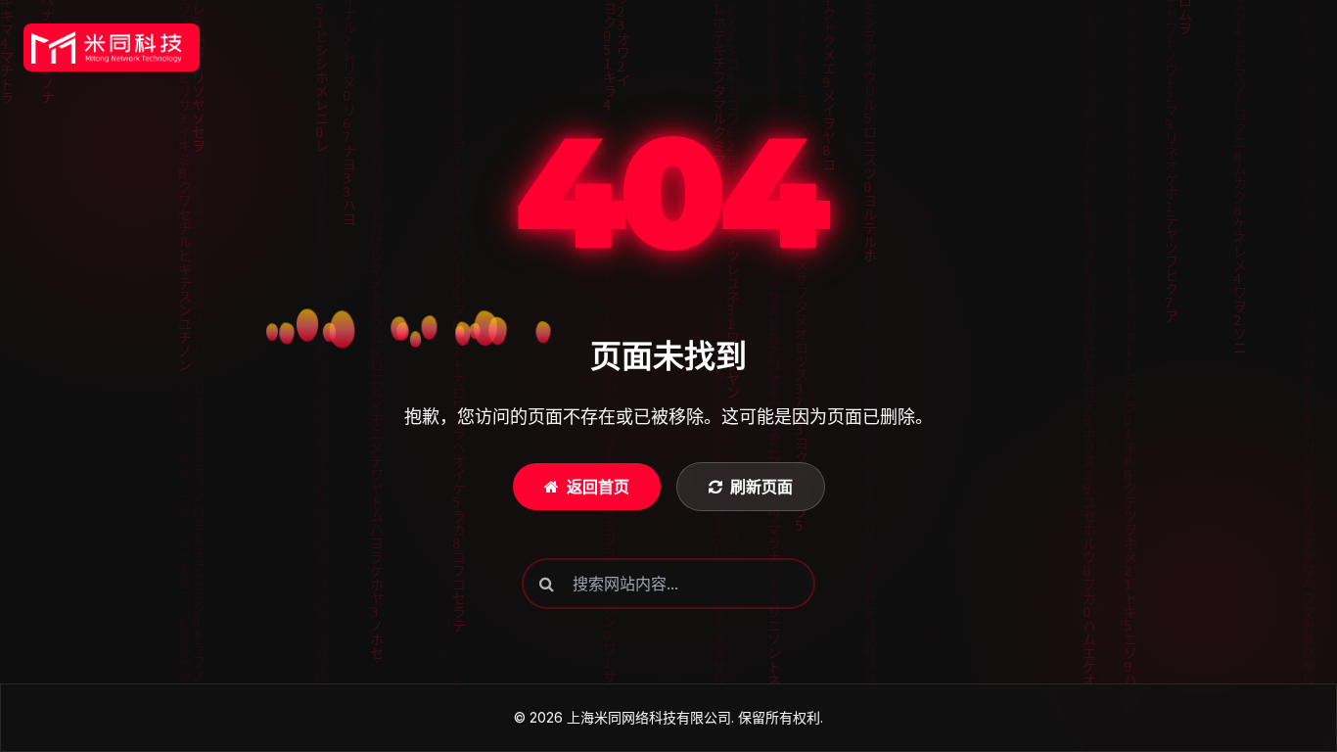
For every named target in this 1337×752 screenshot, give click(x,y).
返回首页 (598, 486)
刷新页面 (761, 486)
